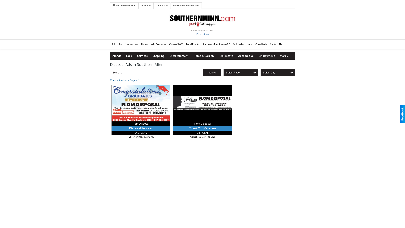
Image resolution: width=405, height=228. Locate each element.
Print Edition (202, 34)
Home (113, 80)
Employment (267, 56)
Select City (269, 72)
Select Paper (233, 72)
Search (212, 72)
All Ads (116, 56)
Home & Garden (204, 56)
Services (142, 56)
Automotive (246, 56)
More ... (284, 56)
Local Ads (146, 5)
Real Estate (226, 56)
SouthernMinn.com (125, 5)
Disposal (134, 80)
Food (129, 56)
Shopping (159, 56)
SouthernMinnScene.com (186, 5)
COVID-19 (162, 5)
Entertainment (179, 56)
